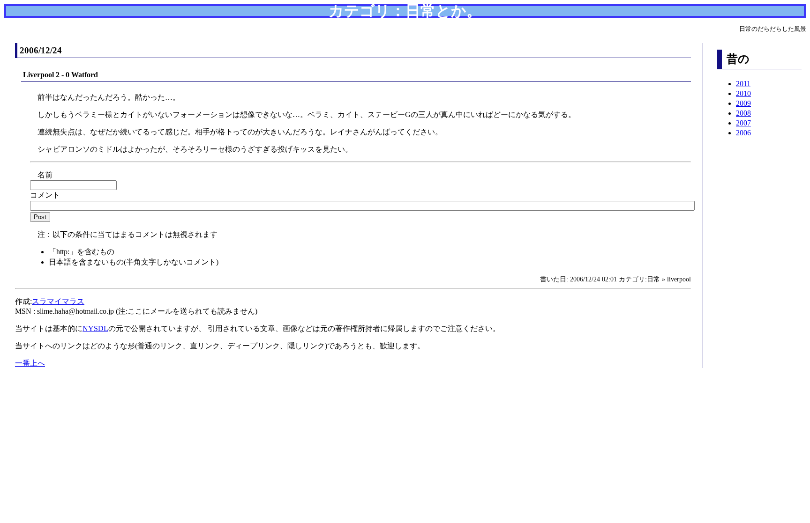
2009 (743, 103)
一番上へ (30, 363)
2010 (743, 93)
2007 (743, 123)
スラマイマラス (58, 301)
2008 (743, 113)
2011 (743, 84)
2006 (743, 133)
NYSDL (95, 328)
